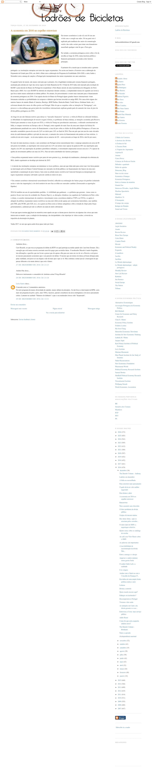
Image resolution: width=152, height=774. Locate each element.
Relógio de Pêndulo (121, 206)
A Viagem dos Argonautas (124, 149)
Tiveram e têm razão (126, 602)
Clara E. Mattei (120, 319)
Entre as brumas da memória (125, 182)
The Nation (119, 285)
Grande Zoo (119, 185)
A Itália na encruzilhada (127, 480)
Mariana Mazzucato (121, 352)
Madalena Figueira (122, 96)
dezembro (123, 470)
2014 (120, 684)
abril (121, 665)
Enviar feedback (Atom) (27, 319)
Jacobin (117, 256)
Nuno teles (119, 102)
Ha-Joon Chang (120, 328)
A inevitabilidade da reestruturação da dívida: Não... (128, 548)
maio (122, 662)
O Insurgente (119, 200)
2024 (120, 439)
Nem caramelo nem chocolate (129, 506)
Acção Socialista (120, 226)
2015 (120, 680)
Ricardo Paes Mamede (123, 114)
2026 (120, 432)
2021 (120, 449)
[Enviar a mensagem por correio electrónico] (52, 231)
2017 (120, 464)
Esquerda (118, 250)
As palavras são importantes (129, 542)
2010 (120, 698)
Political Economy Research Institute (127, 369)
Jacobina (118, 259)
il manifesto (119, 253)
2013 (120, 687)
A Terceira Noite (120, 146)
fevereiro (123, 672)
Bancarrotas (123, 502)
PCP (116, 413)
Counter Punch (120, 241)
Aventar (117, 155)
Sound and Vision (121, 209)
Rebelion (118, 276)
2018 (120, 460)
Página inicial (57, 308)
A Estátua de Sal (120, 143)
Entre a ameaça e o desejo (128, 554)
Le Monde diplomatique (123, 262)
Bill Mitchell (119, 311)
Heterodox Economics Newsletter (126, 331)
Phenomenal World (121, 366)
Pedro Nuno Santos (122, 108)
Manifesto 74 (119, 197)
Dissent (117, 244)
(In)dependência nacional (127, 636)
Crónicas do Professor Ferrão (125, 161)
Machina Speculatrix (122, 191)
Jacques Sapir (119, 340)
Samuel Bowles (120, 372)
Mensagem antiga (94, 308)
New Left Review (121, 273)
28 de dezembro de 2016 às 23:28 (32, 277)
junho (122, 658)
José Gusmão (120, 93)
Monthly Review (121, 270)
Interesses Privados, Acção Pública (127, 188)
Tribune (117, 288)
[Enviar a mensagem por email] (55, 231)
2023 (120, 442)
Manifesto (118, 410)
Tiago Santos (120, 117)
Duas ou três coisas (121, 173)
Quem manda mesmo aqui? (128, 592)
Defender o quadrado (122, 164)
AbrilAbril (118, 223)
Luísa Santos (20, 283)
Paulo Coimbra (121, 105)
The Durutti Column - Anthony (130, 473)
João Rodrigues (121, 87)
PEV (116, 415)
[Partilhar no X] (59, 231)
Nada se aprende (125, 633)
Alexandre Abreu (121, 78)
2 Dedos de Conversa (122, 137)
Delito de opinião (121, 167)
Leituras (122, 585)
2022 (120, 446)
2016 (120, 467)
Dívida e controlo (125, 588)
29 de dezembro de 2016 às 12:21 (32, 299)
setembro (123, 647)
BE (116, 403)
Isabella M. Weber (121, 337)
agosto (122, 651)
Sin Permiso (119, 279)
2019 (120, 457)
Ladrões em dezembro (126, 477)
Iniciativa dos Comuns (123, 407)
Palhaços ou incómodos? (127, 595)
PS (116, 418)
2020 (120, 453)
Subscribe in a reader (123, 727)
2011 (120, 694)
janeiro (122, 676)
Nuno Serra (120, 99)
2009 (120, 701)
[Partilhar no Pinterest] (64, 231)
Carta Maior (119, 238)
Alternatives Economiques (124, 302)
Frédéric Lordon (120, 325)
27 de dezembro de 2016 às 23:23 (32, 265)
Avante (117, 229)
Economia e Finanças (122, 176)
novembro (123, 640)
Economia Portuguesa (122, 179)
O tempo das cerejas (122, 203)
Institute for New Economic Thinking (128, 334)
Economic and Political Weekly (125, 247)
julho (122, 655)
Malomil (118, 194)
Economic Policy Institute (124, 322)
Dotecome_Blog (120, 170)
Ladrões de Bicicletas (122, 30)
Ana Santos (120, 81)
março (122, 669)
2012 (120, 691)
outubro (123, 644)
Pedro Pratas (120, 111)
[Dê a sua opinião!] (57, 231)
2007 (120, 708)
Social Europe (120, 282)
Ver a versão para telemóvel (55, 312)
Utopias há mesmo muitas (128, 515)
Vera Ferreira (120, 120)
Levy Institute (120, 349)
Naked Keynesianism (122, 360)
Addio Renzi (123, 617)
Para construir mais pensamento (130, 484)
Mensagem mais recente (19, 308)
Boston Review (120, 232)
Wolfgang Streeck (121, 384)
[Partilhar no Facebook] (62, 231)
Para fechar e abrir (125, 493)
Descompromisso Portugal (128, 599)
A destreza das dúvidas (123, 140)
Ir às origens (123, 570)
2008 (120, 705)
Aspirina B (119, 152)
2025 (120, 435)
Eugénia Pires (120, 84)
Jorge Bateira (120, 90)
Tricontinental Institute (123, 381)
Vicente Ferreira (121, 123)
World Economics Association (125, 387)
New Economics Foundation (124, 363)
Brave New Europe (121, 235)
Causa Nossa (119, 158)
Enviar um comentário (18, 304)
